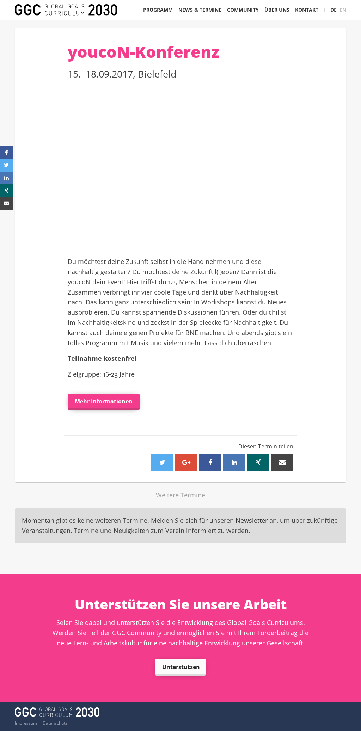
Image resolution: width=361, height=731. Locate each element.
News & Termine (199, 9)
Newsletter (251, 520)
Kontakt (306, 9)
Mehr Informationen (104, 401)
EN (342, 9)
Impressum (26, 723)
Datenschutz (55, 723)
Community (243, 9)
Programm (158, 9)
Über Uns (276, 9)
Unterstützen (181, 667)
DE (333, 9)
